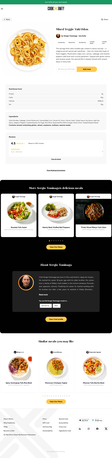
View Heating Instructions (56, 170)
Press (45, 419)
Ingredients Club (65, 431)
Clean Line (62, 427)
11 (65, 396)
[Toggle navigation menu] (1, 8)
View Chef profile (56, 319)
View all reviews (56, 159)
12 (67, 396)
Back (8, 19)
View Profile (82, 36)
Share (106, 19)
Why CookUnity (9, 423)
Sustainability (47, 431)
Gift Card (46, 423)
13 (69, 396)
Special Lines (63, 419)
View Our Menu (56, 247)
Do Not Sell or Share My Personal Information (20, 435)
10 (62, 396)
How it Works (8, 419)
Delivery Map (47, 427)
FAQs (6, 427)
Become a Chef (9, 431)
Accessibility (63, 423)
